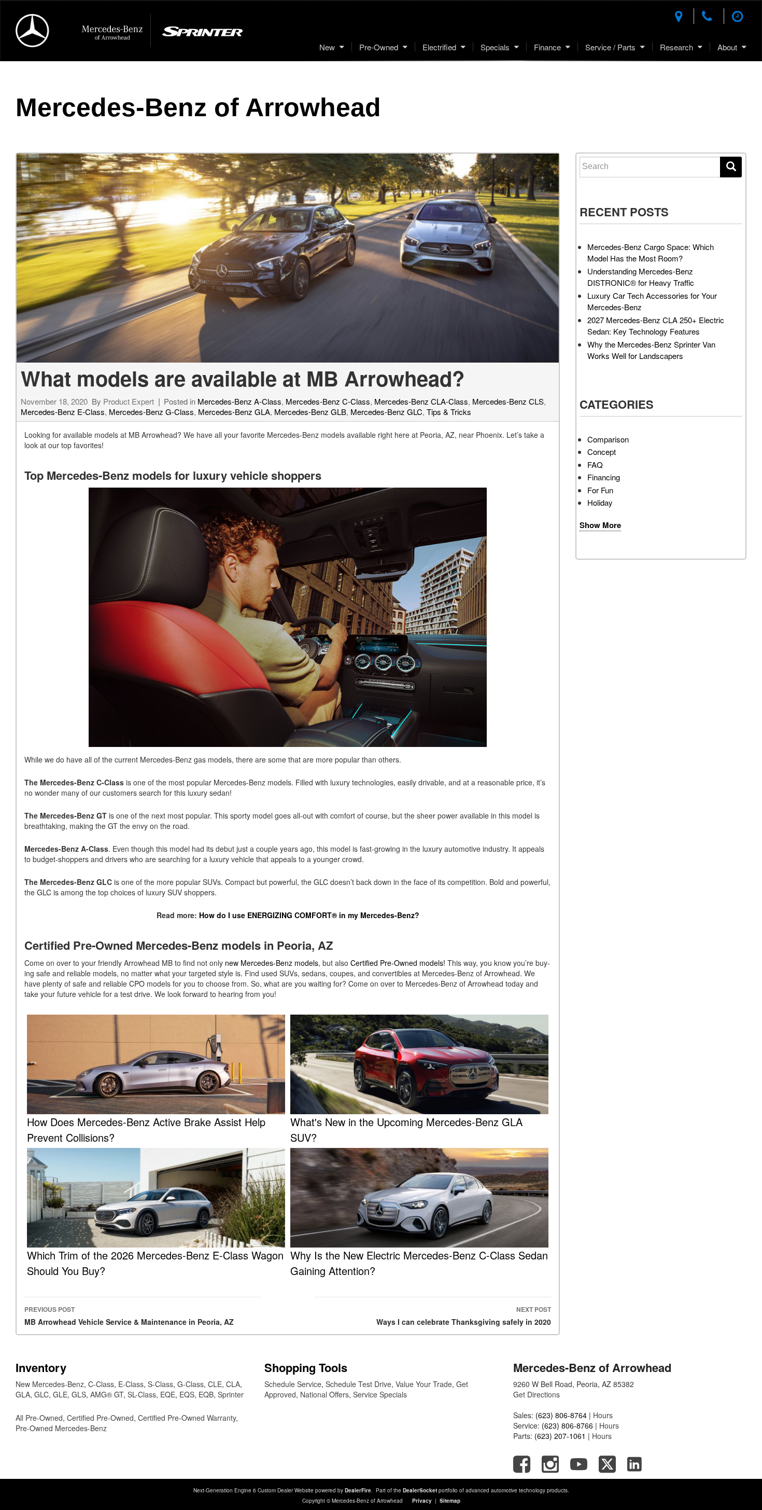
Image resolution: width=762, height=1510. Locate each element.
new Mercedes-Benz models (271, 963)
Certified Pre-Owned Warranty (187, 1417)
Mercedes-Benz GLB (310, 411)
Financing (603, 477)
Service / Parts (610, 46)
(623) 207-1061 (560, 1436)
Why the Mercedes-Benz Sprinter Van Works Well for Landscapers (651, 350)
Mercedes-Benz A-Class (239, 401)
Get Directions (536, 1394)
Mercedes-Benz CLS (508, 401)
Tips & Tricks (449, 411)
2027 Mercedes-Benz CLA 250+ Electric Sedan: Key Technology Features (655, 325)
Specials (495, 46)
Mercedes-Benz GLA (234, 411)
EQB (206, 1394)
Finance (547, 46)
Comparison (608, 439)
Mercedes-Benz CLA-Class (421, 401)
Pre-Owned (378, 46)
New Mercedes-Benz (50, 1384)
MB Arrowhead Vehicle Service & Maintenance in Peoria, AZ (129, 1316)
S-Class (160, 1384)
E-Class (131, 1384)
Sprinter (231, 1394)
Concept (601, 451)
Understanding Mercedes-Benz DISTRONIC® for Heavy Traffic (640, 277)
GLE (60, 1394)
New (327, 46)
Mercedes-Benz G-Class (151, 411)
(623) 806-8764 (561, 1415)
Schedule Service (292, 1384)
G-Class (190, 1384)
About (727, 46)
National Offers (324, 1394)
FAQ (595, 464)
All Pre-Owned (39, 1417)
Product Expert (128, 401)
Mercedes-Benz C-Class (328, 401)
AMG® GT (106, 1394)
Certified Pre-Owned (100, 1417)
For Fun (600, 489)
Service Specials (380, 1394)
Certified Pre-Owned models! (397, 963)
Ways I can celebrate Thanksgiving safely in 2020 (463, 1316)
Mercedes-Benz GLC (386, 411)
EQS (186, 1394)
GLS (79, 1394)
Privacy (422, 1500)
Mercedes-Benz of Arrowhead (198, 107)
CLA (233, 1384)
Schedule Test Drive (358, 1384)
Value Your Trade (424, 1384)
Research (676, 46)
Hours (603, 1415)
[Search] (731, 167)
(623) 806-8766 (567, 1425)
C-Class (101, 1384)
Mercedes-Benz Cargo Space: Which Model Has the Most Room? (650, 252)
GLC (41, 1394)
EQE (167, 1394)
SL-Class (142, 1394)
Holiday (600, 502)
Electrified (439, 46)
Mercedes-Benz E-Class (63, 411)
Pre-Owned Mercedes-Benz (61, 1428)
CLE (215, 1384)
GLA (23, 1394)
